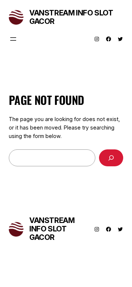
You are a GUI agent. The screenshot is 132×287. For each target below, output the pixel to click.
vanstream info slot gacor (71, 17)
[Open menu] (13, 39)
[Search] (111, 158)
